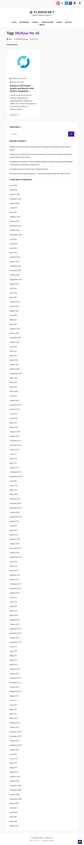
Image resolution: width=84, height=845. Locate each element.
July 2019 (13, 396)
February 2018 (15, 432)
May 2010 (13, 763)
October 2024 (15, 230)
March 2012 (14, 665)
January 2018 (14, 436)
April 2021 (13, 356)
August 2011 (14, 696)
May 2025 (13, 212)
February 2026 (15, 194)
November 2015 (15, 508)
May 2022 (13, 320)
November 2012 (15, 633)
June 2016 (13, 486)
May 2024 (13, 248)
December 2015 (15, 503)
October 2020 (15, 369)
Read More (14, 115)
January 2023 (14, 306)
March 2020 (14, 391)
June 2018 (13, 418)
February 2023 (15, 302)
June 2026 (13, 185)
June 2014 (13, 562)
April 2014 (13, 566)
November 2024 (15, 226)
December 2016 (15, 472)
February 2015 (15, 539)
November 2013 (15, 588)
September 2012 (16, 642)
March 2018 (14, 427)
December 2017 (15, 441)
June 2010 (13, 759)
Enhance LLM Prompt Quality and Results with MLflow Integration (22, 88)
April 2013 (13, 611)
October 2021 (15, 342)
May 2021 (13, 351)
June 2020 (13, 378)
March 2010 (14, 772)
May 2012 (13, 656)
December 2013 (15, 584)
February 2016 (15, 499)
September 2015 (16, 517)
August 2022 (14, 311)
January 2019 (14, 400)
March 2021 (14, 360)
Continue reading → (17, 109)
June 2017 (13, 459)
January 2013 (14, 624)
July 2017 (13, 454)
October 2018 (15, 409)
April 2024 (13, 253)
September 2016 (16, 477)
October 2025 (15, 203)
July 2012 (13, 647)
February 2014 (15, 575)
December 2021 (15, 338)
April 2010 (13, 768)
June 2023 (13, 293)
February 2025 (15, 217)
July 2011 (13, 700)
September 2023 (16, 279)
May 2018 (13, 423)
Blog (14, 22)
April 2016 (13, 490)
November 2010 (15, 736)
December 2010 (15, 732)
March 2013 (14, 615)
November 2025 (15, 199)
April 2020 (13, 387)
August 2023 (14, 284)
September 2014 (16, 557)
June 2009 (13, 812)
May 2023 (13, 297)
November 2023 (15, 270)
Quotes (68, 22)
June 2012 (13, 651)
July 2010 (13, 754)
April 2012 (13, 660)
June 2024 (13, 244)
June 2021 (13, 347)
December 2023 (15, 266)
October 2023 (15, 275)
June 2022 (13, 315)
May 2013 (13, 606)
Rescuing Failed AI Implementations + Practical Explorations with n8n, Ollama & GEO (40, 174)
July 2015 (13, 526)
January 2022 (14, 333)
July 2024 (13, 239)
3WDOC (42, 25)
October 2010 (15, 741)
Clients (35, 22)
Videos (59, 22)
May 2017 (13, 463)
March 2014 (14, 571)
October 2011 (15, 687)
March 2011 (14, 718)
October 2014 (15, 553)
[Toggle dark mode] (80, 3)
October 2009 (15, 795)
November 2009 (15, 790)
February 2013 (15, 620)
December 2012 (15, 629)
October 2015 (15, 512)
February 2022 (15, 329)
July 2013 (13, 597)
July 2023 (13, 288)
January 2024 (14, 262)
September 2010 (16, 745)
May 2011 (13, 709)
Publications (47, 22)
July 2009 (13, 808)
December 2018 (15, 405)
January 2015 (14, 544)
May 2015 (13, 530)
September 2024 (16, 235)
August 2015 (14, 521)
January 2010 (14, 781)
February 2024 (15, 257)
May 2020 (13, 382)
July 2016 (13, 481)
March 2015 (14, 535)
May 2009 (13, 817)
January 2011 (14, 727)
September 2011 (16, 691)
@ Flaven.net (42, 12)
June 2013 (13, 602)
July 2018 (13, 414)
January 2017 (14, 468)
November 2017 (15, 445)
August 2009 (14, 803)
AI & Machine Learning (21, 39)
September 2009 (16, 799)
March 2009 (14, 826)
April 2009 (13, 821)
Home (10, 39)
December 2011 (15, 678)
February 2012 (15, 669)
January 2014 (14, 579)
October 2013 (15, 593)
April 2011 (13, 714)
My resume (24, 22)
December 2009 (15, 786)
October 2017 (15, 450)
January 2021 (14, 365)
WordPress (51, 840)
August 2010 (14, 750)
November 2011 (15, 683)
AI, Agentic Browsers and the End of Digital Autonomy (29, 169)
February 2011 (15, 723)
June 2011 (13, 705)
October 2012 (15, 638)
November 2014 (15, 548)
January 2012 (14, 674)
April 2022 (13, 324)
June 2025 (13, 208)
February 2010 (15, 777)
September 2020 (16, 374)
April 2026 (13, 190)
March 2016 (14, 494)
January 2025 (14, 221)
